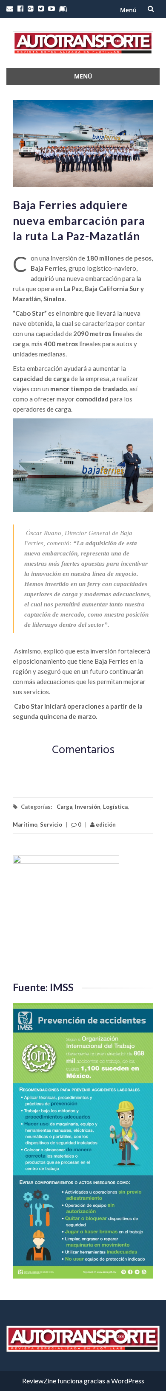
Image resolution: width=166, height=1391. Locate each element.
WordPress (127, 1381)
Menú (128, 10)
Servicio (51, 824)
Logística (115, 806)
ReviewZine (39, 1381)
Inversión (87, 806)
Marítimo (25, 824)
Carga (64, 806)
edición (105, 824)
